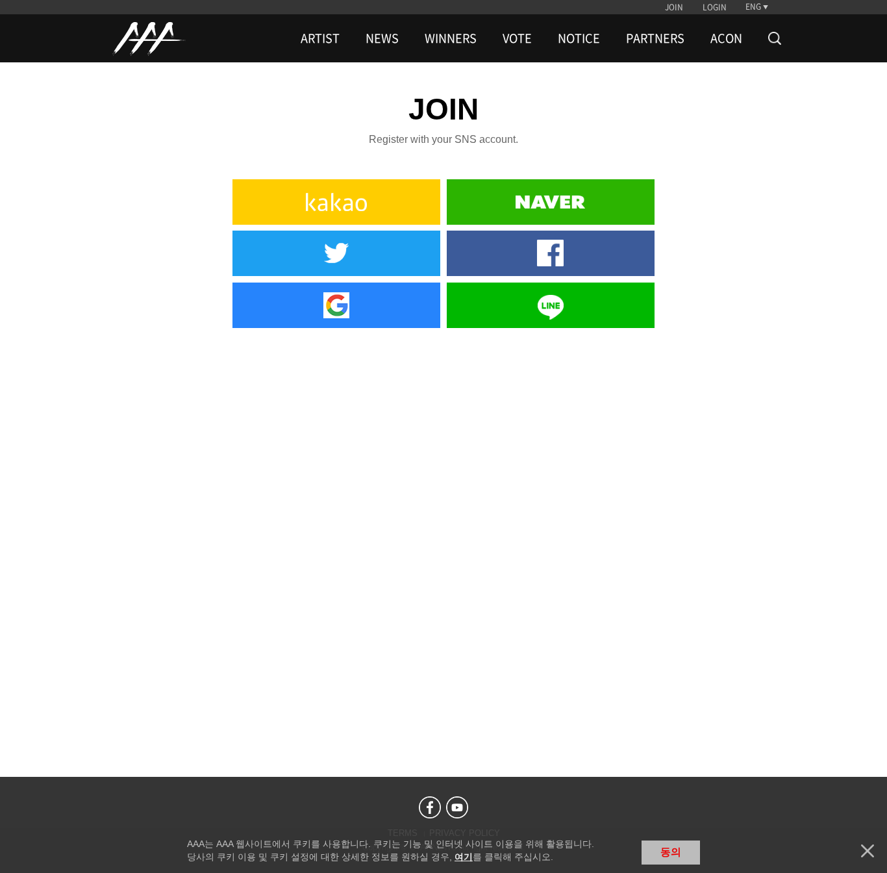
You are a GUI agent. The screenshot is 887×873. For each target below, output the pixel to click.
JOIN (674, 7)
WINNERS (451, 38)
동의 (670, 851)
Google (336, 305)
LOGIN (715, 7)
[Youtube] (457, 807)
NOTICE (579, 38)
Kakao (336, 202)
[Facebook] (430, 807)
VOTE (517, 38)
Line (551, 305)
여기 (464, 857)
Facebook (551, 253)
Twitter (336, 253)
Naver (551, 202)
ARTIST (320, 38)
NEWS (382, 38)
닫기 (867, 850)
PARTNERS (655, 38)
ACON (726, 38)
